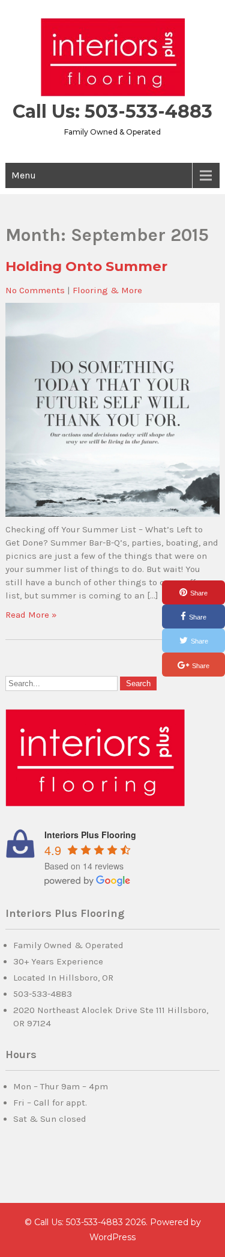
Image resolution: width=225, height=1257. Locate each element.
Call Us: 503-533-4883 (112, 111)
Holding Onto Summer (86, 266)
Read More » (31, 614)
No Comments (35, 290)
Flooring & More (107, 290)
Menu (23, 175)
